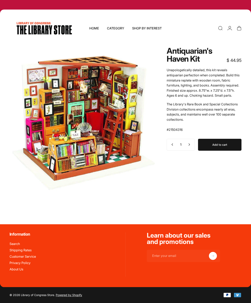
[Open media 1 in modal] (82, 119)
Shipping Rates (21, 250)
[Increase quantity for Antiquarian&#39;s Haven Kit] (190, 144)
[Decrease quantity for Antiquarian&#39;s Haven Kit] (171, 144)
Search (15, 244)
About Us (16, 269)
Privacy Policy (20, 263)
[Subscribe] (213, 256)
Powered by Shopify (69, 295)
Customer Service (23, 256)
